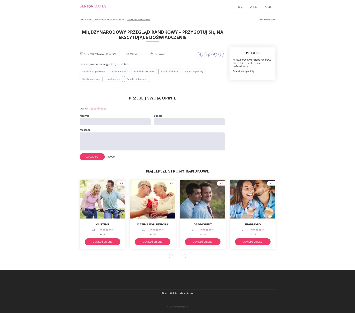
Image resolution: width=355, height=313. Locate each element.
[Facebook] (200, 54)
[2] (95, 108)
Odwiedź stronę (102, 241)
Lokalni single (113, 79)
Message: (85, 129)
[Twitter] (214, 54)
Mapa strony (186, 293)
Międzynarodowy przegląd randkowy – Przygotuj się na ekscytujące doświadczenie (253, 63)
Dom (240, 7)
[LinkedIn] (207, 54)
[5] (105, 108)
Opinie (253, 7)
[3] (98, 108)
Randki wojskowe (91, 79)
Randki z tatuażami (136, 79)
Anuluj (111, 156)
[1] (91, 108)
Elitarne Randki (119, 71)
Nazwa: (84, 115)
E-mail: (158, 115)
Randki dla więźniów (144, 71)
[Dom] (95, 6)
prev (172, 256)
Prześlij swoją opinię (243, 71)
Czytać (102, 234)
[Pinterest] (221, 54)
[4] (101, 108)
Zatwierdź (92, 156)
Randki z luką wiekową (93, 71)
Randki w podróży (194, 71)
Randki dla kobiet (170, 71)
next (183, 256)
